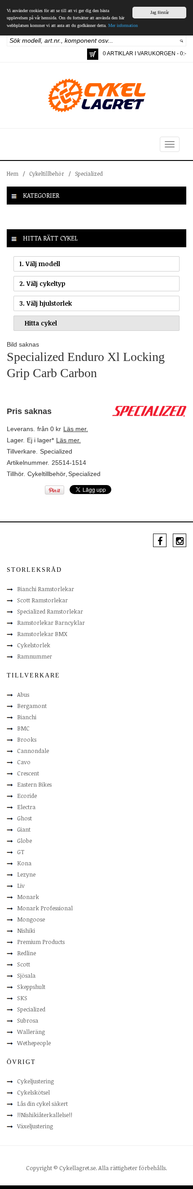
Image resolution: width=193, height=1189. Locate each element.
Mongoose (31, 919)
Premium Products (41, 942)
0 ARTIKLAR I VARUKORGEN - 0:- (144, 53)
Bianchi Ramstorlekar (45, 589)
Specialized (89, 173)
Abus (23, 694)
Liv (21, 886)
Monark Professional (45, 908)
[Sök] (182, 40)
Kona (24, 863)
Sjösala (26, 975)
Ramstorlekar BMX (42, 634)
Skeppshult (31, 987)
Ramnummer (34, 656)
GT (20, 852)
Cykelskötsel (33, 1092)
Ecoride (27, 796)
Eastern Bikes (34, 784)
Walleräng (31, 1032)
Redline (26, 953)
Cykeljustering (35, 1081)
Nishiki (26, 930)
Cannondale (33, 751)
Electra (26, 807)
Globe (24, 841)
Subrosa (27, 1020)
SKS (22, 998)
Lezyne (26, 874)
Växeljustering (35, 1126)
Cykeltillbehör (46, 173)
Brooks (26, 739)
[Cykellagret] (96, 94)
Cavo (24, 762)
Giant (24, 829)
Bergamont (32, 706)
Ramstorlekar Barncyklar (51, 623)
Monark (28, 897)
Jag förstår (159, 12)
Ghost (24, 818)
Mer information (123, 25)
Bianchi (26, 717)
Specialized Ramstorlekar (50, 611)
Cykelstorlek (33, 645)
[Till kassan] (92, 54)
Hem (12, 173)
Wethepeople (34, 1043)
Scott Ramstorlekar (42, 600)
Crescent (28, 773)
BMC (23, 728)
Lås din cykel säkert (42, 1104)
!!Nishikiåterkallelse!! (44, 1115)
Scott (23, 964)
